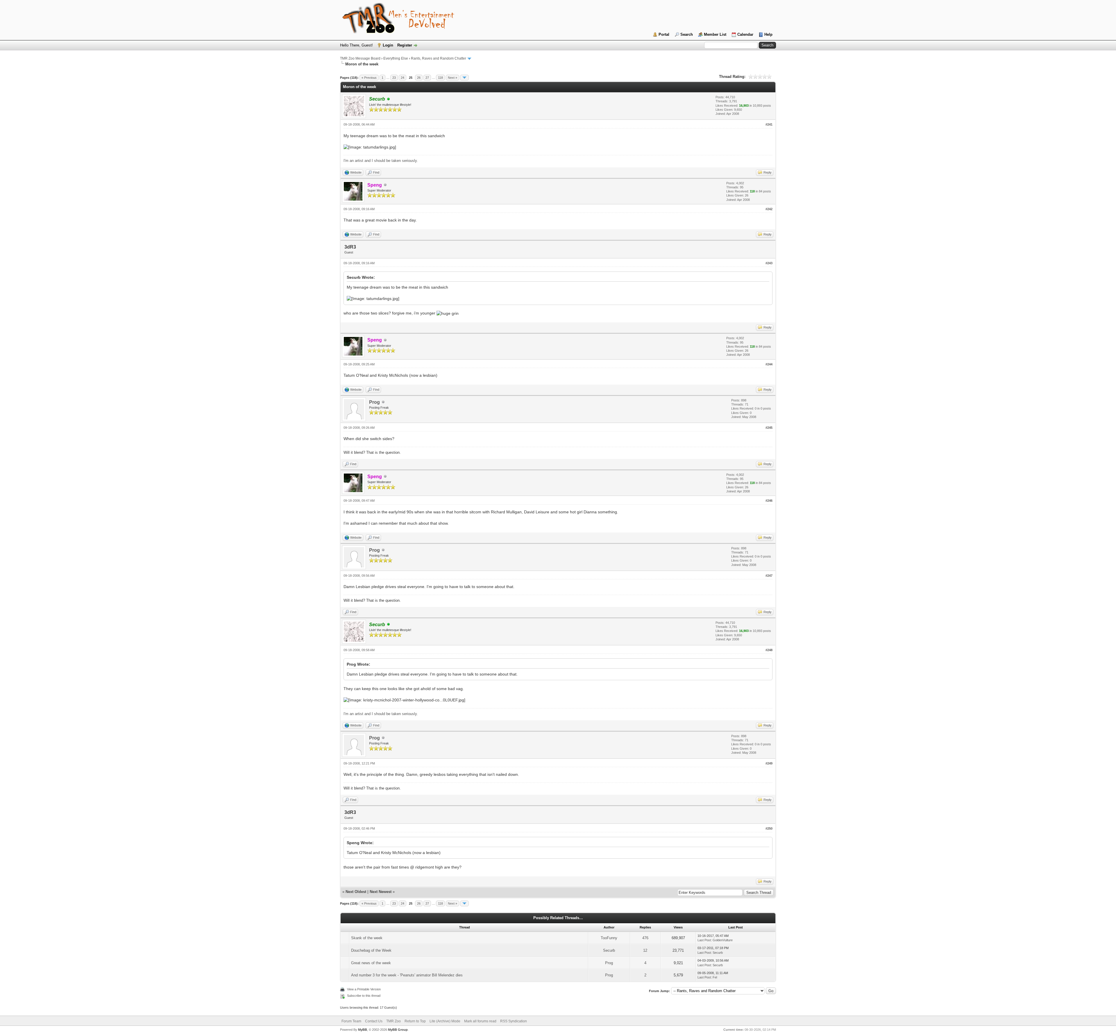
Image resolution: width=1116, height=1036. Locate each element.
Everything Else (395, 58)
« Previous (369, 77)
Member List (715, 34)
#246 (769, 500)
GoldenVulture (723, 940)
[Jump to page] (464, 78)
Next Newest (380, 891)
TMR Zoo (393, 1021)
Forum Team (351, 1021)
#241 (769, 124)
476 (645, 938)
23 (394, 77)
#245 (769, 427)
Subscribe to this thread (363, 995)
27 (427, 77)
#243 (769, 263)
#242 (769, 209)
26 (419, 77)
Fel (715, 977)
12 (645, 950)
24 (402, 77)
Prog (374, 402)
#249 (769, 763)
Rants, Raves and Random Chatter (438, 58)
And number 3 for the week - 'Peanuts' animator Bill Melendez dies (407, 975)
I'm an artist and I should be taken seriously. (381, 160)
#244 (769, 364)
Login (388, 45)
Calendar (745, 34)
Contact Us (373, 1021)
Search (686, 34)
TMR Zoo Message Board (360, 58)
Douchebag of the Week (371, 950)
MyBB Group (398, 1029)
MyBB (362, 1029)
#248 (769, 650)
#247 (769, 575)
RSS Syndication (513, 1021)
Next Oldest (356, 891)
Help (768, 34)
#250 (769, 828)
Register (404, 45)
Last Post (704, 940)
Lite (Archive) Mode (445, 1021)
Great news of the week (371, 963)
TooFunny (609, 938)
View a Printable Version (364, 989)
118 (440, 77)
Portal (664, 34)
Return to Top (415, 1021)
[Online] (388, 99)
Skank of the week (366, 938)
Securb (609, 950)
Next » (452, 77)
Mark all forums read (480, 1021)
